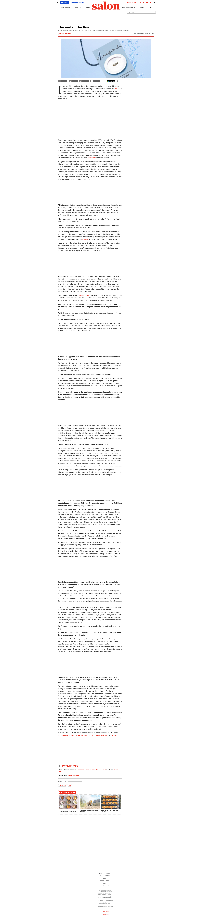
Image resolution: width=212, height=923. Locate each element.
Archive (104, 883)
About (108, 873)
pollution (85, 239)
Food (88, 7)
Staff (100, 875)
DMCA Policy (106, 914)
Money (142, 7)
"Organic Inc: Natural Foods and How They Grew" (91, 770)
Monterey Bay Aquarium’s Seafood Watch (73, 735)
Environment (62, 785)
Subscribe (64, 2)
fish (116, 89)
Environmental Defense (97, 735)
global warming (83, 295)
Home (100, 873)
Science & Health (128, 7)
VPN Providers (106, 911)
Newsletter (131, 2)
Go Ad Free (106, 886)
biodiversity (92, 158)
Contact (107, 875)
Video (151, 7)
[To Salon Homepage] (106, 5)
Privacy (104, 878)
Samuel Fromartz (65, 33)
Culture (78, 7)
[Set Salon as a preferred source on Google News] (111, 81)
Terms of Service (104, 880)
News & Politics (64, 7)
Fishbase (114, 735)
